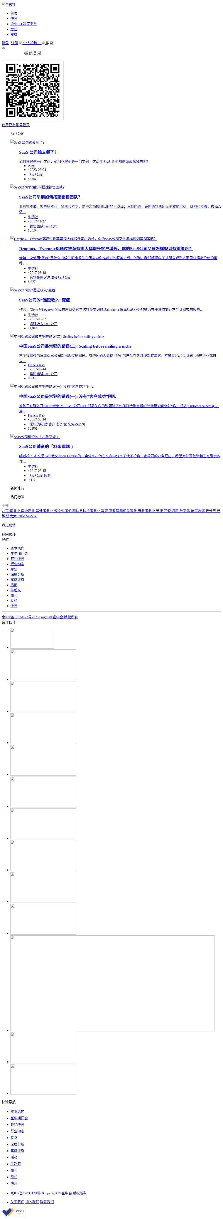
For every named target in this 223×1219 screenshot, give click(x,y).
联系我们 (47, 1202)
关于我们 (17, 1202)
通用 (175, 511)
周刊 (13, 595)
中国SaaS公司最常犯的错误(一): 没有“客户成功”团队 (67, 396)
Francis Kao (36, 365)
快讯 (13, 18)
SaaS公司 (37, 175)
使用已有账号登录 (16, 125)
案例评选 (17, 580)
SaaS (30, 516)
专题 (13, 34)
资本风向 (17, 548)
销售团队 (37, 226)
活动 (13, 585)
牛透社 (33, 217)
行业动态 (17, 564)
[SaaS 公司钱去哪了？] (28, 142)
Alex (31, 166)
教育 (105, 511)
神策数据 (198, 511)
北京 (6, 511)
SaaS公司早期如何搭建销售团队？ (50, 197)
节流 (160, 511)
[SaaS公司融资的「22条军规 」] (35, 437)
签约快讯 (17, 559)
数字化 (185, 511)
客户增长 (50, 277)
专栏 (13, 29)
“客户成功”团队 (59, 424)
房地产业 (28, 511)
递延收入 (37, 324)
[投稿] (21, 43)
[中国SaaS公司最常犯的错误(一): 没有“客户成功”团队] (52, 386)
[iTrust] (14, 1215)
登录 (5, 43)
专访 (13, 569)
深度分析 (17, 574)
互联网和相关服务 (123, 511)
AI (35, 516)
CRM (21, 516)
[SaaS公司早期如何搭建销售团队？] (38, 187)
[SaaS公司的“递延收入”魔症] (32, 290)
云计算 (211, 511)
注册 (14, 43)
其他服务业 (45, 511)
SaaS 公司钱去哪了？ (38, 152)
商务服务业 (147, 511)
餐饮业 (59, 511)
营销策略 (37, 277)
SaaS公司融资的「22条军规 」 (47, 446)
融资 (47, 476)
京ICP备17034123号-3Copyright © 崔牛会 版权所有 (40, 617)
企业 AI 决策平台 (23, 24)
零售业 (15, 511)
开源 (168, 511)
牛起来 (15, 590)
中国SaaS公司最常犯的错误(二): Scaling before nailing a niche (75, 346)
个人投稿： (32, 43)
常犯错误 (37, 374)
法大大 (11, 516)
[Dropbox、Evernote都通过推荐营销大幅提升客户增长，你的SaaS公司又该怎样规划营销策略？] (83, 239)
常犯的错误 (38, 424)
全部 (5, 506)
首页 (13, 13)
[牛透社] (9, 5)
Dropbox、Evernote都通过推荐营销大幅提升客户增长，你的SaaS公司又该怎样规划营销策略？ (106, 248)
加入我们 (32, 1202)
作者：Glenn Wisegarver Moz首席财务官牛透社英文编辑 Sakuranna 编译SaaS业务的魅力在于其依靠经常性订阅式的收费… (111, 309)
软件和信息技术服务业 (83, 511)
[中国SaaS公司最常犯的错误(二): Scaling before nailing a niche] (57, 336)
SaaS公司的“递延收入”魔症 (44, 300)
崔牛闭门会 (19, 553)
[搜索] (44, 43)
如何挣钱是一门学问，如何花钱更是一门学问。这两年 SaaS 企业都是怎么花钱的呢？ (84, 161)
